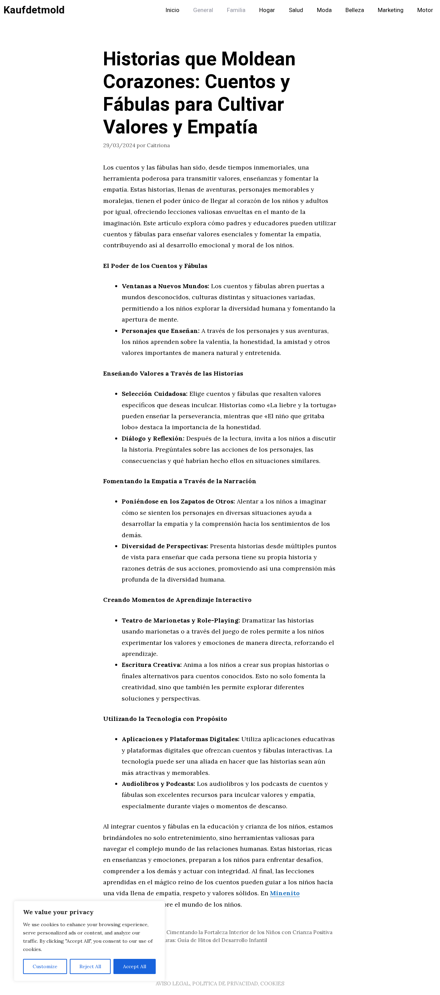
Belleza (354, 10)
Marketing (391, 10)
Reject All (90, 966)
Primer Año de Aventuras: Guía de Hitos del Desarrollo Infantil (189, 940)
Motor (425, 10)
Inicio (172, 10)
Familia (236, 10)
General (203, 10)
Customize (45, 966)
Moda (324, 10)
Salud (296, 10)
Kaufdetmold (34, 10)
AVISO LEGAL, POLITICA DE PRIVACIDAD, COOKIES (220, 983)
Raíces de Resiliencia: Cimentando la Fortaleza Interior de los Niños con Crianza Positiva (221, 932)
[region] (89, 941)
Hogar (267, 10)
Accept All (134, 966)
